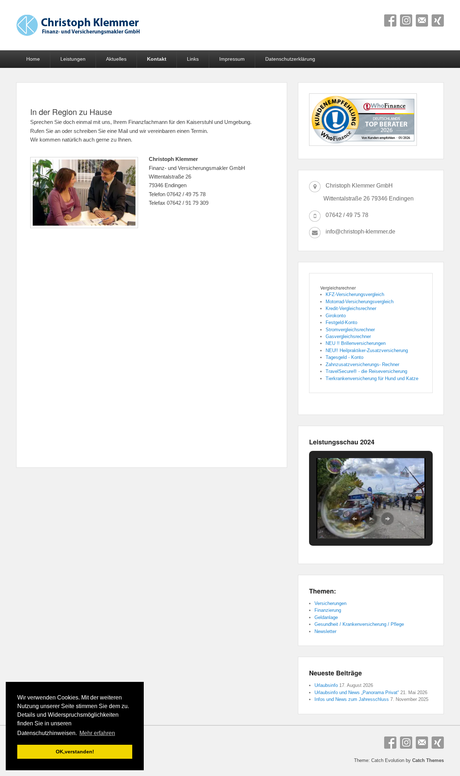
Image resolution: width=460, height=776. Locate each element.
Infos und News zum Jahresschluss (351, 699)
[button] (354, 518)
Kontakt (156, 59)
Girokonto (336, 315)
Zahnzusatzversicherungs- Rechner (362, 364)
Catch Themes (428, 760)
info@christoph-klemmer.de (360, 231)
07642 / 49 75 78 (347, 215)
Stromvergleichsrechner (350, 329)
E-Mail (422, 20)
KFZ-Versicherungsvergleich (355, 294)
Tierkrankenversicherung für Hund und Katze (372, 378)
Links (193, 59)
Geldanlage (326, 617)
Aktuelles (116, 59)
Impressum (232, 59)
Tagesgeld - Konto (344, 357)
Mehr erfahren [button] (97, 733)
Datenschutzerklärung (290, 59)
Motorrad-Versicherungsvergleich (360, 301)
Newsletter (325, 631)
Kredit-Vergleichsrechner (351, 308)
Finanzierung (327, 610)
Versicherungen (330, 603)
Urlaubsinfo (326, 685)
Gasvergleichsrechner (348, 336)
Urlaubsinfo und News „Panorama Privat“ (356, 692)
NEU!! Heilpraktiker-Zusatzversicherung (367, 350)
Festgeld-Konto (341, 322)
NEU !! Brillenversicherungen (356, 343)
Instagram (406, 20)
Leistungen (73, 59)
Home (33, 59)
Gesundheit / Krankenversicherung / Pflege (359, 624)
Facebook (390, 20)
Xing (438, 20)
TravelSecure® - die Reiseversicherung (366, 371)
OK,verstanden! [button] (75, 751)
